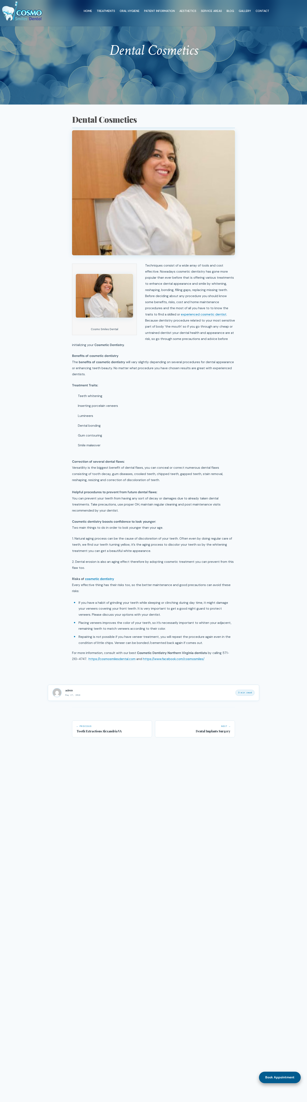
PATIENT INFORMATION (159, 11)
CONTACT (262, 11)
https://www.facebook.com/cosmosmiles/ (173, 659)
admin (69, 690)
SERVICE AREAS (211, 11)
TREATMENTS (106, 11)
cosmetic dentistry (99, 579)
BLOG (230, 11)
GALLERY (245, 11)
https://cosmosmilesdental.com (112, 659)
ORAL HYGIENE (130, 11)
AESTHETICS (187, 11)
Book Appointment (279, 1077)
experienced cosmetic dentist (203, 314)
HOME (88, 11)
